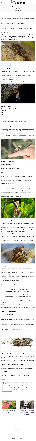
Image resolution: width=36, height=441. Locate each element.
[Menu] (2, 2)
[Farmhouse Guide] (18, 2)
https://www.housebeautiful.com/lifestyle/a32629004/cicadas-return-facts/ (16, 385)
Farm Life (2, 394)
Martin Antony (17, 174)
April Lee (18, 8)
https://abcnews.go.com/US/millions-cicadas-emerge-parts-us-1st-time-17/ (16, 387)
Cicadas (2, 75)
